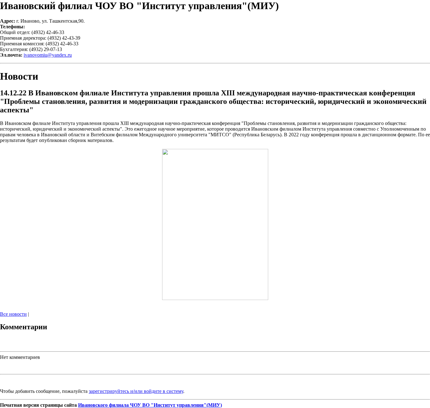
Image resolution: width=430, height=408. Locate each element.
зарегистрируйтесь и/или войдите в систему (136, 391)
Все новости (13, 314)
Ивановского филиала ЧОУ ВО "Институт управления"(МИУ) (150, 405)
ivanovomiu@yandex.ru (48, 55)
